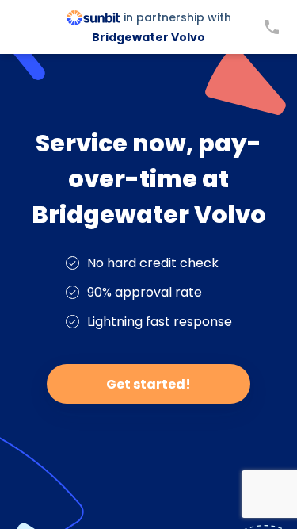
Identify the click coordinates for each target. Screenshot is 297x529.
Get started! (148, 384)
